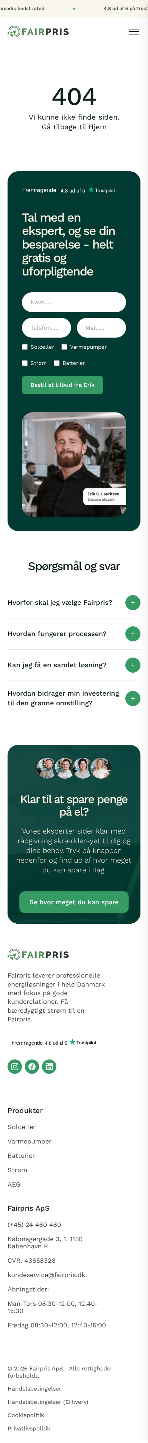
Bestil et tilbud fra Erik (62, 384)
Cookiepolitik (26, 1415)
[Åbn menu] (134, 31)
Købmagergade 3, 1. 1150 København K (45, 1242)
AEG (14, 1184)
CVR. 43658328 (32, 1260)
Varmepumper (88, 347)
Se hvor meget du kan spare (74, 902)
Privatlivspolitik (29, 1428)
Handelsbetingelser (34, 1388)
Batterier (74, 363)
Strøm (39, 363)
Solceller (42, 347)
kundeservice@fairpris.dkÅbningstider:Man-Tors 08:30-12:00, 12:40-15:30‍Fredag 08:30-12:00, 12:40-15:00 (57, 1300)
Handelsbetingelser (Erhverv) (48, 1401)
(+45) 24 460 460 (34, 1224)
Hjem (97, 126)
